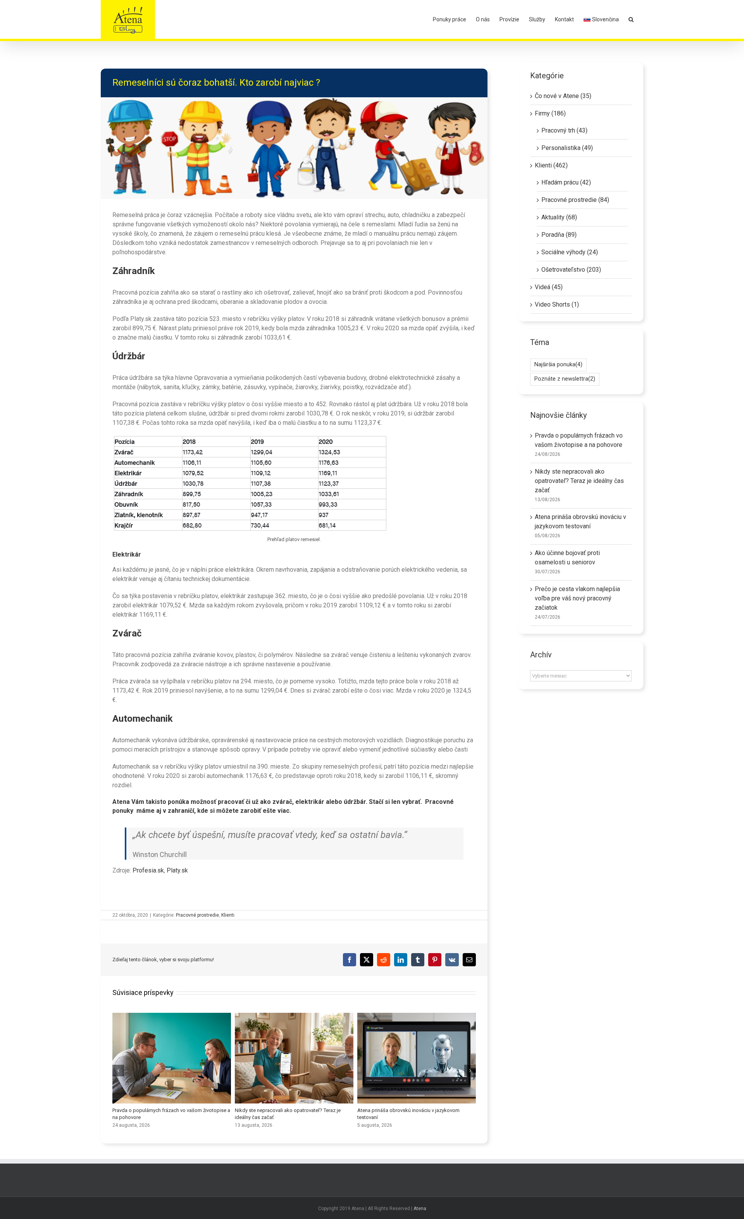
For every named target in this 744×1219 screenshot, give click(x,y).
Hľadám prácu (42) (566, 182)
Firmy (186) (550, 113)
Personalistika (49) (567, 148)
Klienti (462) (551, 165)
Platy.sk (177, 870)
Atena (419, 1208)
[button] (631, 19)
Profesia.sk (148, 870)
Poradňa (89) (559, 234)
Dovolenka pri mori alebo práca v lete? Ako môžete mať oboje (417, 1058)
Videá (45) (549, 287)
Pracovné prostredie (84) (575, 199)
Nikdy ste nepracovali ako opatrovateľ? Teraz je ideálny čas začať (579, 481)
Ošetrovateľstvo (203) (571, 269)
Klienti (227, 915)
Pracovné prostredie (197, 915)
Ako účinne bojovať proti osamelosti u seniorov (172, 1058)
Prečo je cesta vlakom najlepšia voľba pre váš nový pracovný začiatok (294, 1058)
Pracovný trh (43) (564, 130)
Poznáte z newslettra (564, 379)
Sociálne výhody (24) (569, 252)
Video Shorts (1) (557, 304)
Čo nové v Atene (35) (563, 96)
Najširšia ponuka (558, 364)
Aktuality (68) (559, 217)
